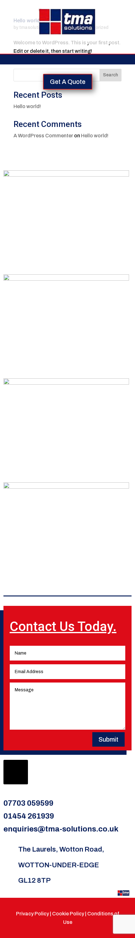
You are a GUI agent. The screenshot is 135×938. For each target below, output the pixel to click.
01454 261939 (28, 816)
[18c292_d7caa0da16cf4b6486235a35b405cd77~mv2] (66, 175)
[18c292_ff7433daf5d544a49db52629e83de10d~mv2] (66, 383)
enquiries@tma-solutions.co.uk (60, 829)
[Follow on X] (15, 772)
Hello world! (27, 106)
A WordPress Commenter (43, 135)
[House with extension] (66, 279)
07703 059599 (28, 803)
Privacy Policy (32, 913)
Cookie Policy (68, 913)
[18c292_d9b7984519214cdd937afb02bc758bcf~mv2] (66, 487)
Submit (108, 739)
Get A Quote (67, 81)
